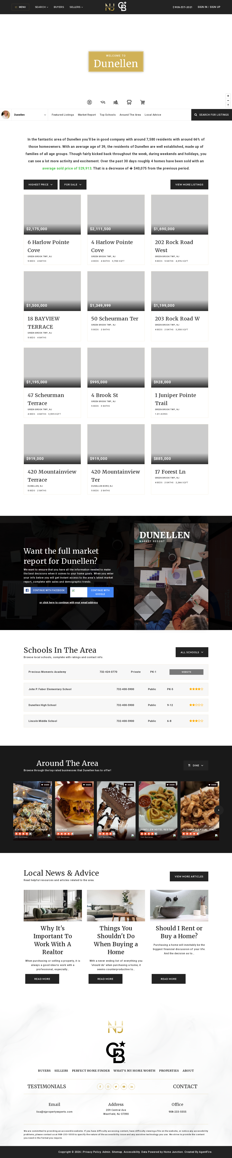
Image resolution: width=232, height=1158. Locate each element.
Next (219, 810)
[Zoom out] (228, 100)
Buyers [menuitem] (59, 7)
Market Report (87, 114)
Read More (42, 978)
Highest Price (38, 184)
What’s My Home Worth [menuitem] (134, 1070)
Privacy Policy (92, 1151)
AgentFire (205, 1151)
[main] (116, 508)
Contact (185, 1086)
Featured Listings (63, 114)
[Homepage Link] (116, 6)
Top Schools (108, 114)
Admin (106, 1151)
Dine (196, 765)
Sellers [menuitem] (75, 7)
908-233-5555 (177, 1111)
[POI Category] (89, 102)
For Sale (70, 184)
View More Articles (189, 876)
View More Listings (189, 184)
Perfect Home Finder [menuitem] (91, 1070)
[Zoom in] (228, 96)
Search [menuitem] (40, 7)
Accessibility (132, 1151)
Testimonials (46, 1086)
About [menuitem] (188, 1070)
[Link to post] (53, 905)
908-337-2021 (183, 7)
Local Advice (153, 114)
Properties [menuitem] (169, 1070)
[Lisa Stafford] (6, 115)
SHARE (46, 785)
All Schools (190, 652)
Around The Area (130, 114)
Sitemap (117, 1151)
